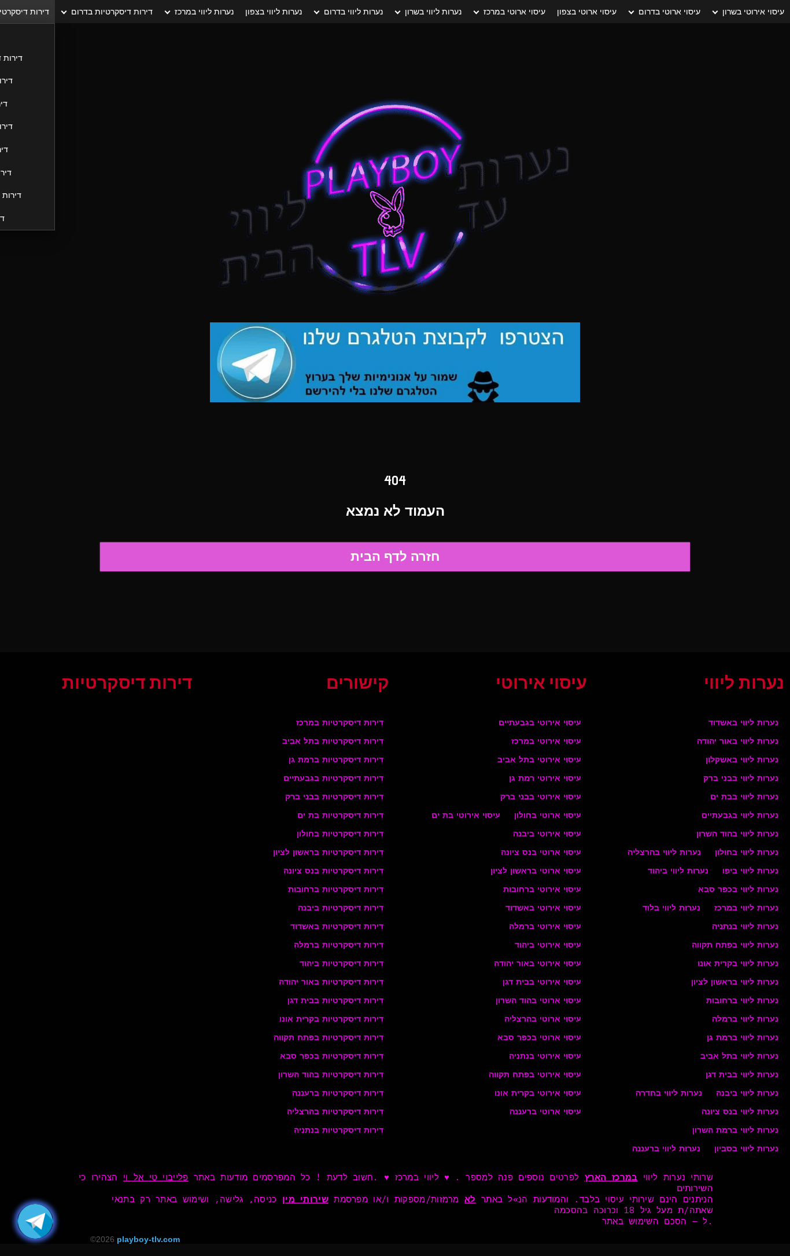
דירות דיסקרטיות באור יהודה (331, 982)
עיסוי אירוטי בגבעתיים (540, 723)
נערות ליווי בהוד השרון (737, 834)
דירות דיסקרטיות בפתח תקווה (328, 1038)
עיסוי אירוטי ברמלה (545, 927)
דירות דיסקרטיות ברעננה (337, 1093)
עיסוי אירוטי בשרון (753, 11)
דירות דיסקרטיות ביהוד (341, 964)
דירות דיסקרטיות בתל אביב (332, 741)
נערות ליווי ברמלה (745, 1019)
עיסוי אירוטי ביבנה (547, 834)
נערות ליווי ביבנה (747, 1093)
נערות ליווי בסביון (746, 1149)
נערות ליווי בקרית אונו (737, 964)
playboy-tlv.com (148, 1239)
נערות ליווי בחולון (746, 853)
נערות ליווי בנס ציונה (740, 1112)
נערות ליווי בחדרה (669, 1093)
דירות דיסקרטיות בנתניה (338, 1130)
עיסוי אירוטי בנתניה (545, 1056)
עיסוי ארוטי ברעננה (545, 1112)
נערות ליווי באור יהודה (737, 741)
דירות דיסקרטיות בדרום (112, 11)
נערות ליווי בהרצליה (664, 853)
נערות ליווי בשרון (433, 11)
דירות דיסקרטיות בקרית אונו (331, 1019)
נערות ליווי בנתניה (745, 927)
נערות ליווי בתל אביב (739, 1056)
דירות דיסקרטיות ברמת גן (336, 760)
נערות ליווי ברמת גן (742, 1038)
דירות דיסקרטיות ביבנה (340, 908)
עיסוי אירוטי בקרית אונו (537, 1093)
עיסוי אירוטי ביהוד (548, 945)
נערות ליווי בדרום (353, 11)
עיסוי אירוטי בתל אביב (539, 760)
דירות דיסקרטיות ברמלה (338, 945)
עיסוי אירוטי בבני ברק (540, 797)
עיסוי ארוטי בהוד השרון (538, 1001)
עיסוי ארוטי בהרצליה (542, 1019)
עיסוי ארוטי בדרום (669, 11)
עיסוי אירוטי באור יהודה (537, 964)
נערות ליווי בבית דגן (742, 1075)
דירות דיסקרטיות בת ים (340, 815)
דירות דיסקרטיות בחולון (340, 834)
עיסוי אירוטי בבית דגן (542, 982)
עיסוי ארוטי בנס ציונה (541, 853)
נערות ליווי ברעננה (666, 1149)
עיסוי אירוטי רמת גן (545, 778)
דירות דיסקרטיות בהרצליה (335, 1112)
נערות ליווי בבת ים (744, 797)
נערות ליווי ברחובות (742, 1001)
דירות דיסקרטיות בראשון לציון (328, 853)
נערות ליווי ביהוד (678, 871)
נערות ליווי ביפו (750, 871)
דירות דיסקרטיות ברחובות (335, 890)
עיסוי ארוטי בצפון (587, 11)
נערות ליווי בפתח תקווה (735, 945)
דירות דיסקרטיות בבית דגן (335, 1001)
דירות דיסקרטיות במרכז (339, 723)
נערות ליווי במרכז (204, 11)
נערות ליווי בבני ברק (740, 778)
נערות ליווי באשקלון (742, 760)
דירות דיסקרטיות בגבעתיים (333, 778)
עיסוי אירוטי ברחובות (542, 890)
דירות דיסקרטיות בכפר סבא (331, 1056)
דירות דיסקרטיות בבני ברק (334, 797)
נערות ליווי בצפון (273, 11)
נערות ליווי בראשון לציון (734, 982)
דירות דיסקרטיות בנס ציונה (333, 871)
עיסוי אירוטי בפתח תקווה (535, 1075)
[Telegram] (35, 1221)
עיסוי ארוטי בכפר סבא (539, 1038)
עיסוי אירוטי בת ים (465, 815)
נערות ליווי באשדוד (743, 723)
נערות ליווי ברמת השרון (735, 1130)
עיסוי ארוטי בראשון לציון (535, 871)
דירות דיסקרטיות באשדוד (336, 927)
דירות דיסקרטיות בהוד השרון (330, 1075)
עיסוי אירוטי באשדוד (543, 908)
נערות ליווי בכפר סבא (738, 890)
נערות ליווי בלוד (671, 908)
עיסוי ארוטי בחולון (547, 815)
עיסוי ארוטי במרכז (514, 11)
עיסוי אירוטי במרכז (546, 741)
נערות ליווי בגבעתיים (740, 815)
